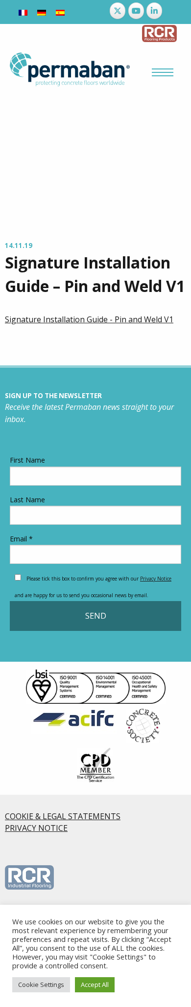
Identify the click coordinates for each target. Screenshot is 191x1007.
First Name (27, 460)
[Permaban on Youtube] (136, 10)
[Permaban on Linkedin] (154, 10)
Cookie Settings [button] (41, 984)
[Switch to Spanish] (60, 12)
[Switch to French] (23, 12)
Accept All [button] (95, 984)
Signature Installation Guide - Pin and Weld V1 (89, 319)
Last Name (27, 499)
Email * (21, 538)
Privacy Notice (155, 578)
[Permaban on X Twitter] (117, 10)
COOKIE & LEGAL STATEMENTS (62, 816)
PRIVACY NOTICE (36, 828)
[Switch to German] (41, 12)
